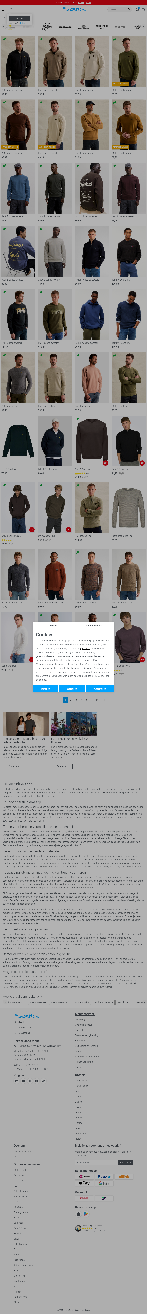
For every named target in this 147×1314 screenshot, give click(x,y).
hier (51, 672)
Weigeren (72, 688)
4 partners (85, 648)
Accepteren (100, 688)
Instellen (45, 688)
